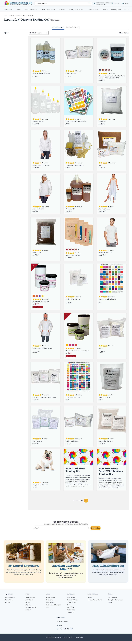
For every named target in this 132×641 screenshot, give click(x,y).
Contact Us (49, 600)
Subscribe (95, 528)
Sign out (7, 602)
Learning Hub (116, 9)
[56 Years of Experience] (23, 553)
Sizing (68, 604)
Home (5, 15)
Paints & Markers (31, 9)
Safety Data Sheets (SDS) (115, 600)
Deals (105, 9)
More (126, 9)
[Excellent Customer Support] (66, 553)
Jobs (47, 607)
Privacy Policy (71, 609)
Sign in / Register (10, 597)
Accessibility (70, 607)
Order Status (29, 600)
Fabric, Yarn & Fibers (76, 9)
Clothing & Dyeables (48, 9)
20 (82, 500)
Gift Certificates (71, 602)
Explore (90, 597)
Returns (28, 602)
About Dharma (50, 597)
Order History (9, 600)
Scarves (62, 9)
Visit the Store (50, 602)
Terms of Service (68, 637)
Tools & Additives (93, 9)
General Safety (112, 597)
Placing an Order (30, 597)
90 (127, 33)
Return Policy (71, 597)
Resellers (28, 609)
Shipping (28, 604)
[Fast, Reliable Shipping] (108, 553)
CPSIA (110, 602)
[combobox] (63, 3)
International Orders (31, 607)
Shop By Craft (8, 9)
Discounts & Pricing (72, 600)
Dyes (19, 9)
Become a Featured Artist (95, 600)
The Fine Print (71, 612)
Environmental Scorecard (53, 604)
